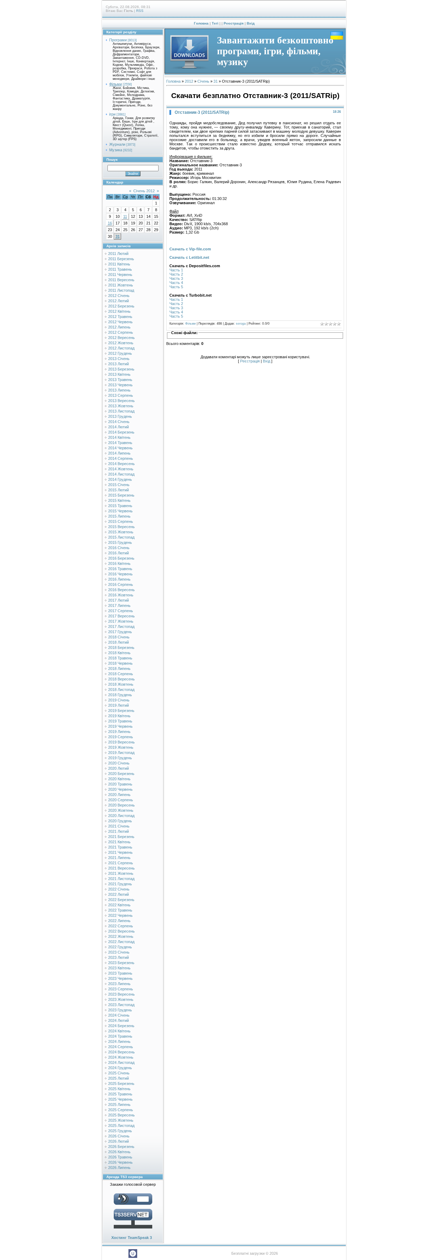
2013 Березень (121, 369)
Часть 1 (176, 270)
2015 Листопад (121, 537)
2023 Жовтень (120, 999)
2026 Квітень (119, 1152)
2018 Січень (119, 637)
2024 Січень (119, 1015)
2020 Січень (119, 763)
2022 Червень (120, 915)
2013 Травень (120, 380)
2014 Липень (119, 453)
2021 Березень (121, 837)
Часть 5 (176, 287)
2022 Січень (119, 889)
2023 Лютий (118, 957)
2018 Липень (119, 668)
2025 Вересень (121, 1115)
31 (117, 236)
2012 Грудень (120, 353)
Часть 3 (176, 278)
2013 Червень (120, 385)
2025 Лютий (118, 1078)
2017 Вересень (121, 616)
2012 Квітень (119, 311)
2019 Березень (121, 710)
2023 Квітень (119, 968)
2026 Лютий (118, 1141)
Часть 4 (176, 283)
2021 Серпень (120, 863)
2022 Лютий (118, 894)
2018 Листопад (121, 689)
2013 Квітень (119, 374)
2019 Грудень (120, 758)
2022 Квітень (119, 905)
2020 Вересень (121, 805)
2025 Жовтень (120, 1120)
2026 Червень (120, 1162)
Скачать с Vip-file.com (190, 249)
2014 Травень (120, 443)
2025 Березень (121, 1083)
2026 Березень (121, 1146)
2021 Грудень (120, 884)
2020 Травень (120, 784)
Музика (115, 150)
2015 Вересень (121, 527)
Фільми (115, 84)
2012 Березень (121, 306)
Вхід (250, 23)
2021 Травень (120, 847)
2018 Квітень (119, 653)
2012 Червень (120, 322)
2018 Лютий (118, 642)
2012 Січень (119, 295)
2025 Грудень (120, 1131)
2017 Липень (119, 605)
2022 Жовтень (120, 936)
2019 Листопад (121, 752)
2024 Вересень (121, 1052)
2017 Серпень (120, 611)
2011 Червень (120, 274)
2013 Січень (119, 358)
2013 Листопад (121, 411)
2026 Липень (119, 1167)
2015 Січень (119, 485)
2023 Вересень (121, 994)
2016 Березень (121, 558)
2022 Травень (120, 910)
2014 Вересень (121, 464)
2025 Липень (119, 1104)
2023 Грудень (120, 1010)
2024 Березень (121, 1026)
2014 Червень (120, 448)
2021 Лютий (118, 831)
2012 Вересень (121, 337)
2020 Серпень (120, 800)
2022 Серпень (120, 926)
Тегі (215, 23)
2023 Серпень (120, 989)
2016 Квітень (119, 563)
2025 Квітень (119, 1089)
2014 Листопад (121, 474)
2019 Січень (119, 700)
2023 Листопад (121, 1005)
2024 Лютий (118, 1020)
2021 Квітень (119, 842)
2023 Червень (120, 978)
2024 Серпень (120, 1047)
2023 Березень (121, 963)
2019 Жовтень (120, 747)
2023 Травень (120, 973)
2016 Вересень (121, 590)
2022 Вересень (121, 931)
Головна (201, 23)
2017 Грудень (120, 632)
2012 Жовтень (120, 343)
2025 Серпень (120, 1110)
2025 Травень (120, 1094)
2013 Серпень (120, 395)
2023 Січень (119, 952)
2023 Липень (119, 984)
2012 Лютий (118, 301)
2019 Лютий (118, 705)
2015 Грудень (120, 542)
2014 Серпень (120, 458)
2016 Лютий (118, 553)
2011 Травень (120, 269)
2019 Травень (120, 721)
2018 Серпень (120, 674)
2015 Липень (119, 516)
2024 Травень (120, 1036)
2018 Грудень (120, 695)
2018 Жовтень (120, 684)
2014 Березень (121, 432)
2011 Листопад (121, 290)
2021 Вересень (121, 868)
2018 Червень (120, 663)
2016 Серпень (120, 584)
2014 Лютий (118, 427)
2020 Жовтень (120, 810)
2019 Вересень (121, 742)
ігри (112, 114)
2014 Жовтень (120, 469)
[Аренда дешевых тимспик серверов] (133, 1230)
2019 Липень (119, 731)
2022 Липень (119, 921)
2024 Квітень (119, 1031)
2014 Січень (119, 422)
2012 (189, 81)
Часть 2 (176, 274)
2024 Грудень (120, 1068)
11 (125, 216)
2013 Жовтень (120, 406)
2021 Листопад (121, 879)
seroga (241, 323)
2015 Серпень (120, 521)
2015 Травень (120, 506)
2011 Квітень (119, 264)
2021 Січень (119, 826)
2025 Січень (119, 1073)
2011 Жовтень (120, 285)
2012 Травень (120, 316)
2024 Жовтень (120, 1057)
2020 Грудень (120, 821)
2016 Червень (120, 574)
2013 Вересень (121, 401)
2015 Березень (121, 495)
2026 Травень (120, 1157)
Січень (203, 81)
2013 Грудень (120, 416)
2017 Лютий (118, 600)
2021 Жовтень (120, 873)
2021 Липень (119, 858)
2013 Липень (119, 390)
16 (110, 223)
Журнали (117, 144)
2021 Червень (120, 852)
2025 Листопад (121, 1125)
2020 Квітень (119, 779)
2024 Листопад (121, 1062)
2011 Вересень (121, 280)
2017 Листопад (121, 626)
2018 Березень (121, 647)
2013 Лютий (118, 364)
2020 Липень (119, 794)
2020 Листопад (121, 816)
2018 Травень (120, 658)
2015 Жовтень (120, 532)
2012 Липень (119, 327)
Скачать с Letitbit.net (189, 257)
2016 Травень (120, 569)
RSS (140, 11)
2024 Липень (119, 1041)
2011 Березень (121, 259)
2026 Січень (119, 1136)
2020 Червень (120, 789)
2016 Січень (119, 548)
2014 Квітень (119, 437)
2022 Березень (121, 900)
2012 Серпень (120, 332)
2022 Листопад (121, 942)
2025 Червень (120, 1099)
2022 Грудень (120, 947)
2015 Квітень (119, 500)
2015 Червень (120, 511)
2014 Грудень (120, 479)
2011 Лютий (118, 253)
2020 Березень (121, 773)
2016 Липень (119, 579)
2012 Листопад (121, 348)
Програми (118, 40)
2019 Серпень (120, 737)
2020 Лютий (118, 768)
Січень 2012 (144, 191)
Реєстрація (234, 23)
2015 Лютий (118, 490)
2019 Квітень (119, 716)
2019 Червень (120, 726)
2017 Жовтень (120, 621)
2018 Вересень (121, 679)
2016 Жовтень (120, 595)
